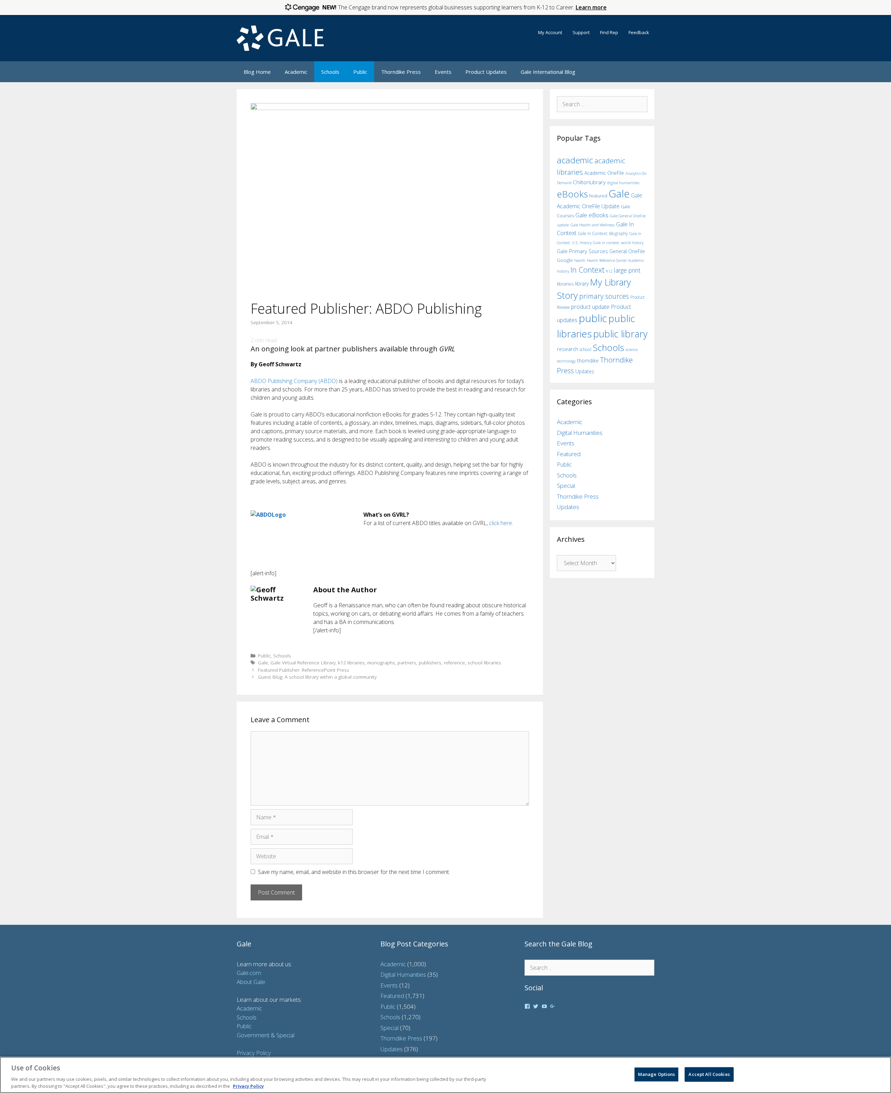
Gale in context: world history (618, 242)
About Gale (251, 982)
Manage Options (656, 1074)
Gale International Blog (548, 71)
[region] (445, 1075)
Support (581, 32)
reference (454, 662)
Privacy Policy (254, 1053)
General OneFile (627, 251)
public (593, 318)
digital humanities (623, 182)
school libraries (484, 662)
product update (590, 307)
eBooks (572, 194)
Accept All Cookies (709, 1074)
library (582, 283)
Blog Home (257, 71)
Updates (584, 371)
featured (598, 196)
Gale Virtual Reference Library (303, 662)
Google (565, 260)
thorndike (588, 360)
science (631, 349)
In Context (587, 270)
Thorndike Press (401, 71)
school (585, 349)
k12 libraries (351, 662)
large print (627, 270)
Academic (296, 71)
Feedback (639, 32)
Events (443, 71)
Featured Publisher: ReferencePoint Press (303, 669)
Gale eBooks (591, 215)
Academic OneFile (604, 173)
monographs (381, 662)
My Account (550, 32)
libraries (565, 284)
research (567, 348)
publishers (430, 662)
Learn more (591, 7)
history (563, 271)
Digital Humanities (579, 433)
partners (406, 662)
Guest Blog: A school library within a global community (317, 676)
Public (360, 71)
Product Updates (486, 71)
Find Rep (609, 32)
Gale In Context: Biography (603, 233)
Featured (569, 454)
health (579, 260)
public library (620, 333)
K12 (609, 271)
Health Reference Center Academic (615, 260)
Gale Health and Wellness (592, 224)
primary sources (604, 296)
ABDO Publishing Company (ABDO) (294, 381)
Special (566, 486)
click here (500, 523)
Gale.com (249, 973)
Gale (263, 662)
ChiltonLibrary (589, 182)
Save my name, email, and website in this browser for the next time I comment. (354, 872)
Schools (330, 71)
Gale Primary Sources (582, 251)
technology (566, 361)
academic (575, 160)
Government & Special (265, 1035)
